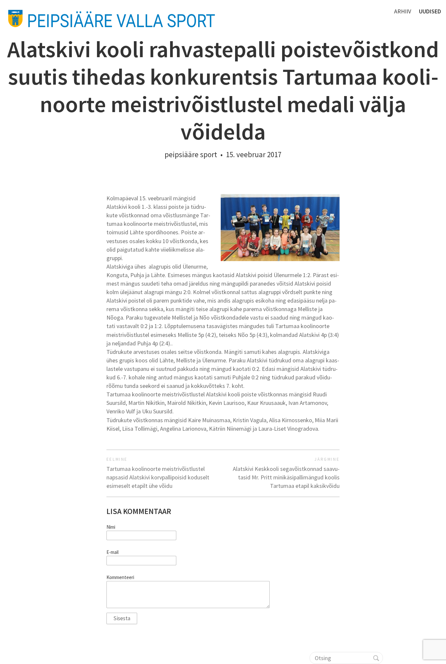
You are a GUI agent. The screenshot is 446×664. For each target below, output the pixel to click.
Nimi (110, 527)
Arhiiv (402, 11)
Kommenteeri (120, 577)
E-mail (112, 552)
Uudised (430, 11)
